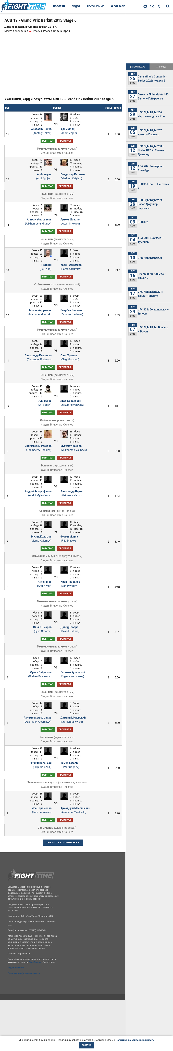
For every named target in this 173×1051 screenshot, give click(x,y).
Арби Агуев (44, 176)
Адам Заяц (68, 131)
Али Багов (45, 402)
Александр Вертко (72, 493)
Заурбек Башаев (71, 312)
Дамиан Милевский (73, 719)
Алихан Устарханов (38, 221)
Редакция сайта (16, 967)
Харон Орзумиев (71, 267)
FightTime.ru (35, 962)
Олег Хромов (69, 357)
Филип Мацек (69, 538)
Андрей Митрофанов (38, 493)
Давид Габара (69, 629)
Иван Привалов (70, 583)
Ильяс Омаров (42, 629)
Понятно (86, 1045)
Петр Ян (46, 267)
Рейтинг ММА (95, 6)
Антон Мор (44, 583)
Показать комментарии (63, 842)
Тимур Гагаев (69, 765)
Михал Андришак (40, 312)
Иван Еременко (42, 810)
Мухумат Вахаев (73, 448)
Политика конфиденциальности (24, 973)
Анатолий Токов (41, 131)
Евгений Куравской (72, 674)
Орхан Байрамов (40, 674)
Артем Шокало (70, 221)
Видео (76, 6)
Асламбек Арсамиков (38, 719)
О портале (118, 6)
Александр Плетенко (38, 357)
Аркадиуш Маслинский (75, 810)
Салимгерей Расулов (38, 448)
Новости (59, 6)
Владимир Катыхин (72, 176)
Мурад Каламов (41, 538)
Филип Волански (41, 765)
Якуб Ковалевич (72, 402)
